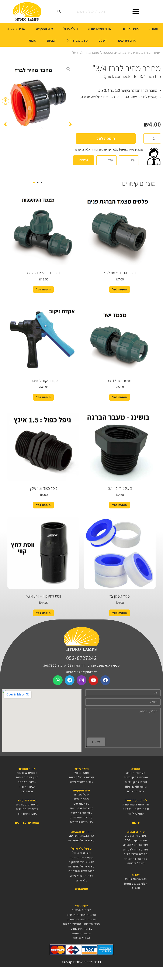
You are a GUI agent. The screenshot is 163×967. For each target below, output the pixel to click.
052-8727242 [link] (81, 657)
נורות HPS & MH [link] (135, 786)
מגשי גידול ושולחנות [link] (81, 871)
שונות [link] (33, 40)
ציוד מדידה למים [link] (81, 813)
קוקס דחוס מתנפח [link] (81, 857)
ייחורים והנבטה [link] (81, 831)
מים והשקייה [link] (44, 28)
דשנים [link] (102, 40)
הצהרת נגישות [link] (81, 933)
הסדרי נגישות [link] (81, 938)
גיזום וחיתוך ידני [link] (27, 813)
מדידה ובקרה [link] (16, 28)
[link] (5, 101)
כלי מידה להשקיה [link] (81, 822)
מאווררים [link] (27, 791)
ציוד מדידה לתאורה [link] (136, 845)
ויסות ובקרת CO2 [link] (136, 840)
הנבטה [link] (51, 40)
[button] (136, 11)
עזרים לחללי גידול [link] (81, 782)
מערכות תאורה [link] (136, 773)
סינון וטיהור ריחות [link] (27, 777)
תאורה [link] (153, 28)
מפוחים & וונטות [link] (27, 773)
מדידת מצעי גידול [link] (136, 854)
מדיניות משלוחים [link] (81, 928)
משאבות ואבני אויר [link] (82, 808)
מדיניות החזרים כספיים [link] (81, 919)
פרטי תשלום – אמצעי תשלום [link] (81, 924)
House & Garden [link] (135, 883)
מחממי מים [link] (81, 799)
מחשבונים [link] (81, 889)
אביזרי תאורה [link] (136, 791)
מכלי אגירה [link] (81, 794)
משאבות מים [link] (81, 803)
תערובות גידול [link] (81, 852)
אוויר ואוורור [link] (130, 28)
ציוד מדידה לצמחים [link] (136, 849)
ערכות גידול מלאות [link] (81, 777)
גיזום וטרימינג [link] (127, 40)
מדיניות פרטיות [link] (81, 910)
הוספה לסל (106, 138)
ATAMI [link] (136, 888)
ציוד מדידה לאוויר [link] (136, 859)
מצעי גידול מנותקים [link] (81, 862)
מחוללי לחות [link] (136, 813)
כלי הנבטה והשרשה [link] (81, 836)
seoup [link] (67, 962)
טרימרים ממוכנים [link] (27, 809)
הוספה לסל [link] (119, 289)
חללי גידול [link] (70, 28)
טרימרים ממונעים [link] (27, 804)
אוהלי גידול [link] (81, 773)
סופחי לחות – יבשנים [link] (136, 809)
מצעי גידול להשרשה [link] (81, 840)
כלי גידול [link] (81, 880)
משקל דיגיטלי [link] (136, 863)
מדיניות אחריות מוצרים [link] (81, 915)
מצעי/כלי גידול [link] (77, 40)
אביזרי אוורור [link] (27, 786)
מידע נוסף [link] (82, 906)
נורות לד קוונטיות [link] (136, 782)
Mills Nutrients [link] (135, 879)
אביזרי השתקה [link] (27, 782)
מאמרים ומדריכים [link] (27, 823)
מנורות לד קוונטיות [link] (136, 777)
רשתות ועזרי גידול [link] (81, 876)
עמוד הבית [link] (153, 52)
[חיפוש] (59, 11)
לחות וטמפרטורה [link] (100, 28)
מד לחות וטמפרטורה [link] (135, 804)
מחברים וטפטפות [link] (113, 52)
